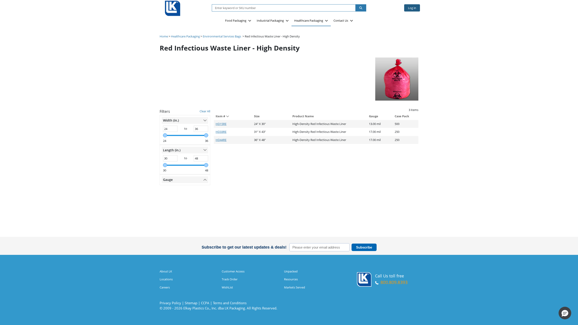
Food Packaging (235, 20)
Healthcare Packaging (308, 20)
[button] (565, 313)
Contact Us (340, 20)
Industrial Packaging (270, 20)
